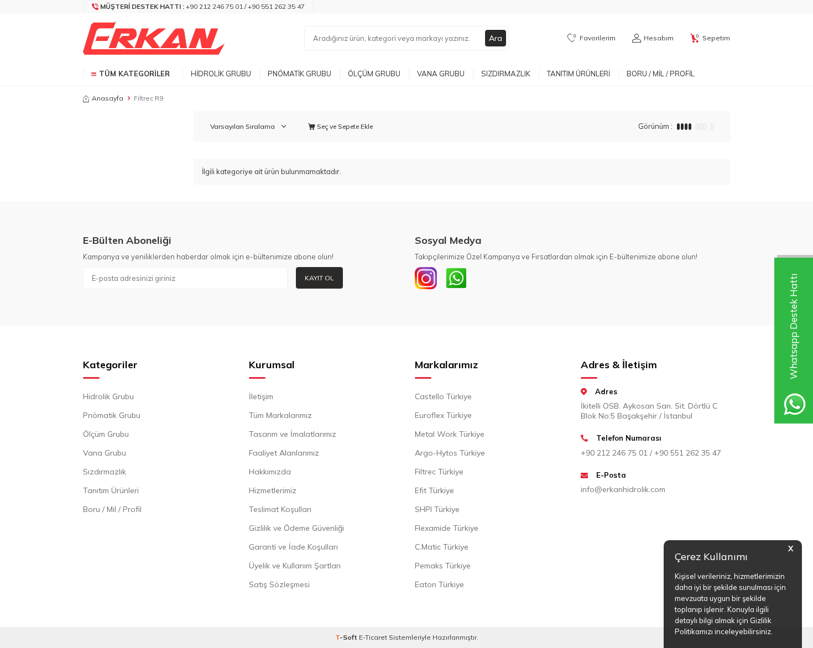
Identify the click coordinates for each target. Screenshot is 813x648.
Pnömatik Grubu (299, 73)
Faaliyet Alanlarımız (284, 453)
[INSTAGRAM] (426, 278)
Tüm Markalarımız (280, 415)
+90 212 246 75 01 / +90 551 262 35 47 (651, 453)
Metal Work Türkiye (449, 434)
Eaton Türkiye (439, 584)
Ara (495, 38)
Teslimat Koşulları (280, 509)
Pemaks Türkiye (443, 566)
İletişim (261, 396)
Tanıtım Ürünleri (578, 73)
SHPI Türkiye (437, 509)
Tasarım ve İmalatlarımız (292, 434)
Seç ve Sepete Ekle (344, 126)
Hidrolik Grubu (221, 73)
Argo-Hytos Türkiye (450, 453)
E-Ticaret (373, 637)
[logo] (154, 38)
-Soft (347, 637)
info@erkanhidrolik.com (623, 489)
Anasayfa (107, 98)
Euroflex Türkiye (443, 415)
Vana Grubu (441, 73)
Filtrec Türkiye (439, 472)
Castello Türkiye (443, 396)
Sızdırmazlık (505, 73)
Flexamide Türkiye (446, 528)
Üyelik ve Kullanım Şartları (295, 566)
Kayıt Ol (319, 278)
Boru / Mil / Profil (661, 73)
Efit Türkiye (434, 490)
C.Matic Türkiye (441, 547)
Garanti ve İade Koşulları (293, 547)
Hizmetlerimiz (272, 490)
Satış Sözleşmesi (279, 584)
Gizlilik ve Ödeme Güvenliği (296, 528)
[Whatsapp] (456, 278)
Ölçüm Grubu (374, 73)
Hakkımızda (270, 472)
